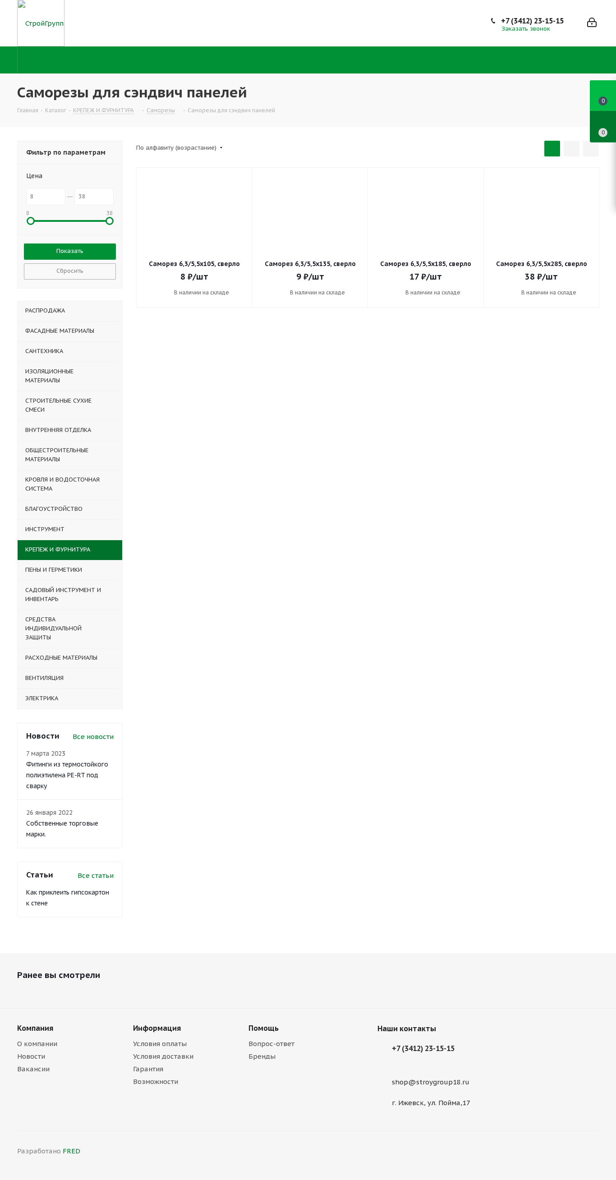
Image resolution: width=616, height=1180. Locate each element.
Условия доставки (163, 1056)
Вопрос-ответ (271, 1043)
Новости (31, 1056)
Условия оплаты (160, 1043)
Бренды (262, 1056)
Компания (35, 1028)
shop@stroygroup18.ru (430, 1082)
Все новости (93, 736)
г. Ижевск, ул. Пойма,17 (431, 1102)
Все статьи (96, 875)
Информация (157, 1028)
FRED (71, 1151)
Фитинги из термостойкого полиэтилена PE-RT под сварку (67, 775)
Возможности (155, 1081)
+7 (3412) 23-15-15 (532, 20)
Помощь (263, 1028)
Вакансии (33, 1069)
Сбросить (69, 271)
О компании (37, 1043)
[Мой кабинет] (592, 23)
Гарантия (148, 1069)
